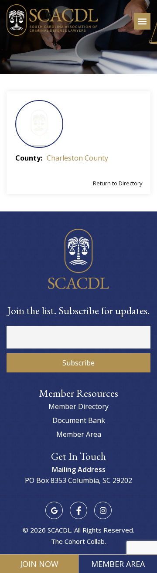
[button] (142, 21)
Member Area (118, 564)
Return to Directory (118, 183)
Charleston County (77, 158)
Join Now (39, 564)
